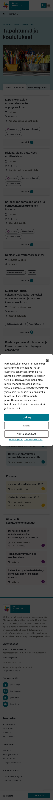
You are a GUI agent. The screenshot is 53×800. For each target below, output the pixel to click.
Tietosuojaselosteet (33, 439)
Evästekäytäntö (16, 439)
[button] (47, 360)
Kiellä (26, 425)
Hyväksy (27, 417)
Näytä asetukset (26, 434)
